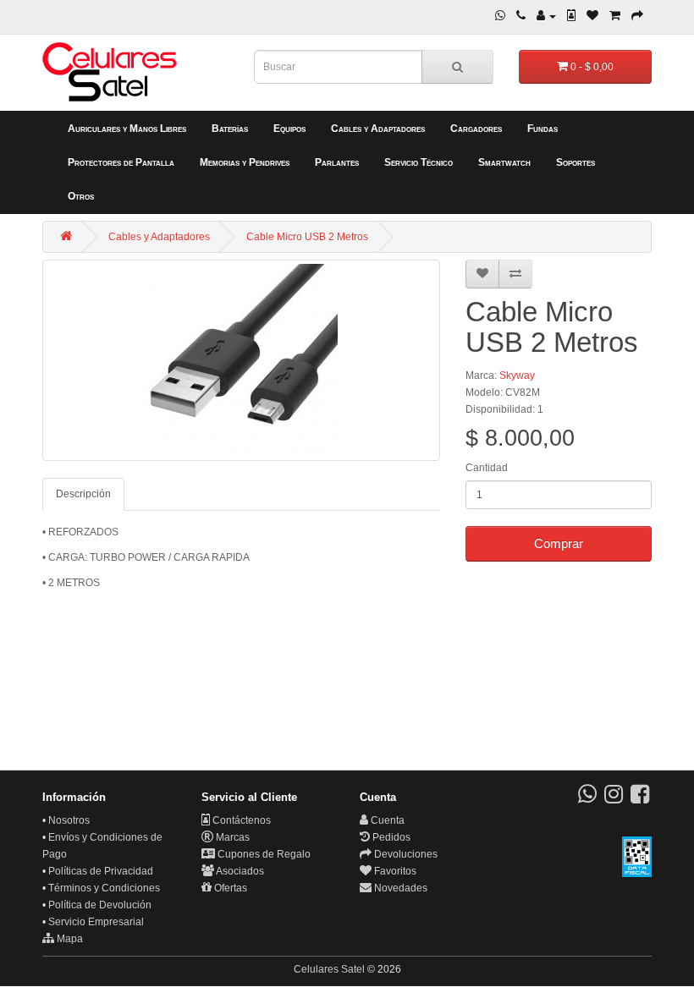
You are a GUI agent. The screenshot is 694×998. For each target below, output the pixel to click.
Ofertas (229, 888)
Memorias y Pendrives (244, 162)
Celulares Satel (329, 969)
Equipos (289, 128)
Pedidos (390, 837)
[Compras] (614, 16)
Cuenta (386, 820)
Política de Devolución (99, 905)
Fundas (542, 128)
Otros (81, 196)
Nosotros (69, 820)
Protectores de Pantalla (121, 162)
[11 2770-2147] (521, 16)
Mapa (68, 939)
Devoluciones (405, 854)
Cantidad (486, 468)
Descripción (83, 494)
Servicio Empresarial (96, 922)
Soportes (575, 162)
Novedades (399, 888)
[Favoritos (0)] (592, 16)
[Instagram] (613, 798)
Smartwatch (504, 162)
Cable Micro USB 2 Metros (307, 237)
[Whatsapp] (500, 16)
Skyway (517, 375)
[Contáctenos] (571, 16)
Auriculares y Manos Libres (127, 128)
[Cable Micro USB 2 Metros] (241, 360)
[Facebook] (640, 798)
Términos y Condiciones (104, 888)
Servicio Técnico (418, 162)
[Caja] (637, 16)
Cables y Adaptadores (378, 128)
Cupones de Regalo (263, 854)
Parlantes (337, 162)
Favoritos (394, 871)
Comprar (558, 543)
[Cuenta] (546, 16)
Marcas (231, 837)
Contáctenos (240, 820)
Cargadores (476, 128)
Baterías (230, 128)
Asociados (239, 871)
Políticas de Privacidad (100, 871)
